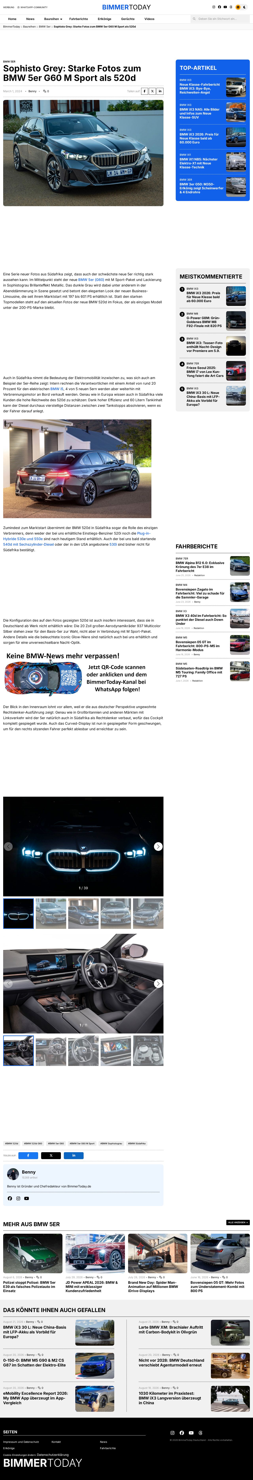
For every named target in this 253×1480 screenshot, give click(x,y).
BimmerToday (11, 26)
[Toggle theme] (241, 7)
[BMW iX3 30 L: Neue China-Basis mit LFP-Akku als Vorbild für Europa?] (236, 396)
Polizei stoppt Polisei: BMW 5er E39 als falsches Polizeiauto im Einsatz (29, 1286)
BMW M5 (181, 637)
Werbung (8, 7)
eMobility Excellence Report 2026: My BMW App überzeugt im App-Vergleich (35, 1398)
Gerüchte (128, 19)
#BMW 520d (11, 1143)
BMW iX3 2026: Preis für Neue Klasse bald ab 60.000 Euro (199, 138)
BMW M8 (192, 313)
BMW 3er (186, 179)
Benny (32, 91)
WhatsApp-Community (33, 7)
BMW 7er (193, 363)
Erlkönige (104, 19)
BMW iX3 (185, 79)
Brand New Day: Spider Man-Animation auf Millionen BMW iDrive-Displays (153, 1286)
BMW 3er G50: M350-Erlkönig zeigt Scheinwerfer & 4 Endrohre (202, 188)
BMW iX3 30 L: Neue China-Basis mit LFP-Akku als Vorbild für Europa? (203, 399)
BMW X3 (181, 610)
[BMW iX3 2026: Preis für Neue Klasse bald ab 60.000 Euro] (236, 137)
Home (12, 19)
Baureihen (51, 19)
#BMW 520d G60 (33, 1143)
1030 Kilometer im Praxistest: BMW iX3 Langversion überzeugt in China (170, 1398)
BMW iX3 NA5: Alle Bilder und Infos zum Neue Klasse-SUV (200, 113)
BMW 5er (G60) (91, 280)
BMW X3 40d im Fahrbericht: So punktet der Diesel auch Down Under (201, 619)
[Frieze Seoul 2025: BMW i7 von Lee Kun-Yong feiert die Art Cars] (236, 371)
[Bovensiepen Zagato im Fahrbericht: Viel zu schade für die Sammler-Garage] (240, 592)
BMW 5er (45, 26)
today (126, 7)
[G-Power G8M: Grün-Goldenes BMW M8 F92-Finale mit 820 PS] (236, 321)
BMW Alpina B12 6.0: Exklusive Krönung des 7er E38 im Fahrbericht (200, 567)
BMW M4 (181, 584)
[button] (158, 846)
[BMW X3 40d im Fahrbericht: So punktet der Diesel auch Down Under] (240, 618)
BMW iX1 (185, 154)
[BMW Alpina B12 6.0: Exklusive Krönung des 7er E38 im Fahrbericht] (240, 566)
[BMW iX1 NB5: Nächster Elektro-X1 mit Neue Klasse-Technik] (236, 162)
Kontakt (56, 1441)
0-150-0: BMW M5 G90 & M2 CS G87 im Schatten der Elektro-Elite (34, 1362)
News (30, 19)
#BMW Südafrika (136, 1143)
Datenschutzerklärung (53, 1455)
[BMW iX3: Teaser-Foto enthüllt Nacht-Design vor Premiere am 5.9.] (236, 346)
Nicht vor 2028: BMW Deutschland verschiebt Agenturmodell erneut (171, 1362)
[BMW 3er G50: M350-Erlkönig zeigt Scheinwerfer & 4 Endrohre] (236, 187)
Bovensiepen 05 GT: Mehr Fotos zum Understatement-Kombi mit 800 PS (217, 1286)
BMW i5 (56, 389)
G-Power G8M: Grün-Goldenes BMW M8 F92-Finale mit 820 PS (204, 322)
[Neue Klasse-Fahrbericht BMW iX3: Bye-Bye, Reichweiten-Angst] (236, 87)
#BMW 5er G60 (56, 1143)
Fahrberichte (78, 19)
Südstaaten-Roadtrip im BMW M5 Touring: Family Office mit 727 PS (199, 672)
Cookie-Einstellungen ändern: (19, 1454)
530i (113, 544)
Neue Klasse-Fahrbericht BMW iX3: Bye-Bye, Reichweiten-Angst (200, 88)
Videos (149, 19)
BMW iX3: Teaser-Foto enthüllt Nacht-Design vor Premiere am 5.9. (205, 347)
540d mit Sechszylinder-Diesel (28, 544)
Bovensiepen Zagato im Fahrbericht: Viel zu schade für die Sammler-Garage (200, 593)
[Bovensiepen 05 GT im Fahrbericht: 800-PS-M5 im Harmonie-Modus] (240, 645)
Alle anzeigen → (238, 1222)
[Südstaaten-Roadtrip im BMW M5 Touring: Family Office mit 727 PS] (240, 671)
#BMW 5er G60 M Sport (82, 1143)
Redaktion (199, 575)
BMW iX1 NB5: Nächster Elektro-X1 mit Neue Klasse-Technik (199, 163)
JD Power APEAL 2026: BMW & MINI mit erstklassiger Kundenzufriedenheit (92, 1286)
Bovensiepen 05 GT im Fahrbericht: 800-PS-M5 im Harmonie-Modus (198, 646)
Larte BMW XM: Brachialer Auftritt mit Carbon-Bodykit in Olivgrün (171, 1329)
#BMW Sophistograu (111, 1143)
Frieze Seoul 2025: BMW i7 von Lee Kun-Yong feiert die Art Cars (205, 372)
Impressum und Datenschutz (21, 1441)
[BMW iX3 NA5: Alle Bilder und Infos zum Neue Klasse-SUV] (236, 112)
